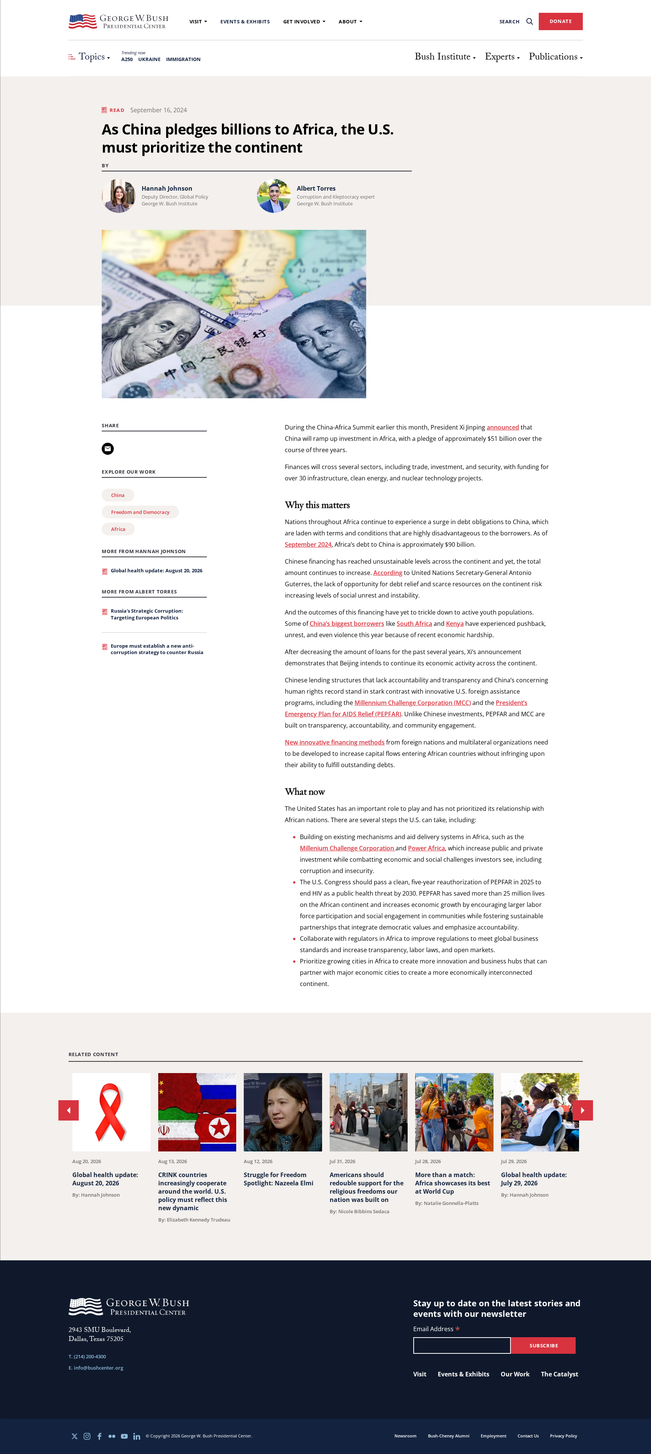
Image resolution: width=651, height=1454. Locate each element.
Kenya (455, 623)
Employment (493, 1436)
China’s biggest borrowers (347, 623)
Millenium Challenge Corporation (348, 848)
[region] (326, 1148)
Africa (118, 529)
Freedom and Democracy (140, 512)
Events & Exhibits (245, 21)
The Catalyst (559, 1374)
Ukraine (149, 59)
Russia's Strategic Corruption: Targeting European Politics (147, 614)
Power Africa (426, 848)
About (348, 21)
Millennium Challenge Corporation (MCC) (413, 703)
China (118, 495)
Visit (195, 21)
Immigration (183, 59)
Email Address (436, 1329)
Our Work (515, 1374)
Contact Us (528, 1436)
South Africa (414, 623)
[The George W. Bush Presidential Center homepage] (119, 21)
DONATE (561, 21)
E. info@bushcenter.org (96, 1367)
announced (503, 427)
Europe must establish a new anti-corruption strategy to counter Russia (157, 649)
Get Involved (302, 21)
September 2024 (308, 544)
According (387, 573)
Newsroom (405, 1436)
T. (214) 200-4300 (87, 1356)
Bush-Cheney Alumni (448, 1436)
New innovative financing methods (335, 742)
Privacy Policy (563, 1436)
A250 (127, 59)
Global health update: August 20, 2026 (156, 570)
